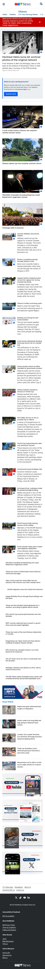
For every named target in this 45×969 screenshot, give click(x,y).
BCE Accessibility (8, 916)
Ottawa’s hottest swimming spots (29, 303)
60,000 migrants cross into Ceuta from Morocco (25, 589)
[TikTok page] (20, 897)
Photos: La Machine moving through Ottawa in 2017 (27, 260)
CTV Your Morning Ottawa (28, 14)
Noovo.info (6, 953)
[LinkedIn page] (29, 897)
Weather (13, 14)
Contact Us (20, 890)
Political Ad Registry (9, 930)
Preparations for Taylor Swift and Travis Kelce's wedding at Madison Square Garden (23, 642)
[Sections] (4, 4)
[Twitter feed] (16, 897)
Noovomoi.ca (7, 955)
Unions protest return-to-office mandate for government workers (29, 367)
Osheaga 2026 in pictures (13, 228)
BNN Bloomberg (8, 941)
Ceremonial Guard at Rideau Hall (29, 469)
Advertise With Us (9, 890)
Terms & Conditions (9, 927)
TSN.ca (5, 944)
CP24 (4, 939)
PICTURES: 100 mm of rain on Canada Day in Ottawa (28, 418)
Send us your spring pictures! (16, 82)
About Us (27, 887)
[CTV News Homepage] (22, 4)
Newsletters (19, 887)
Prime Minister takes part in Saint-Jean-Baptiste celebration (29, 547)
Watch (5, 14)
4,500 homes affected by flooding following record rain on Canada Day (29, 343)
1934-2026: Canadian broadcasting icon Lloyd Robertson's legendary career (21, 196)
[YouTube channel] (24, 897)
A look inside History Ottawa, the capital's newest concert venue (19, 132)
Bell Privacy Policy (9, 925)
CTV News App (8, 887)
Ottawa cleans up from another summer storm (21, 163)
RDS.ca (5, 958)
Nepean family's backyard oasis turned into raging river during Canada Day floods (29, 280)
